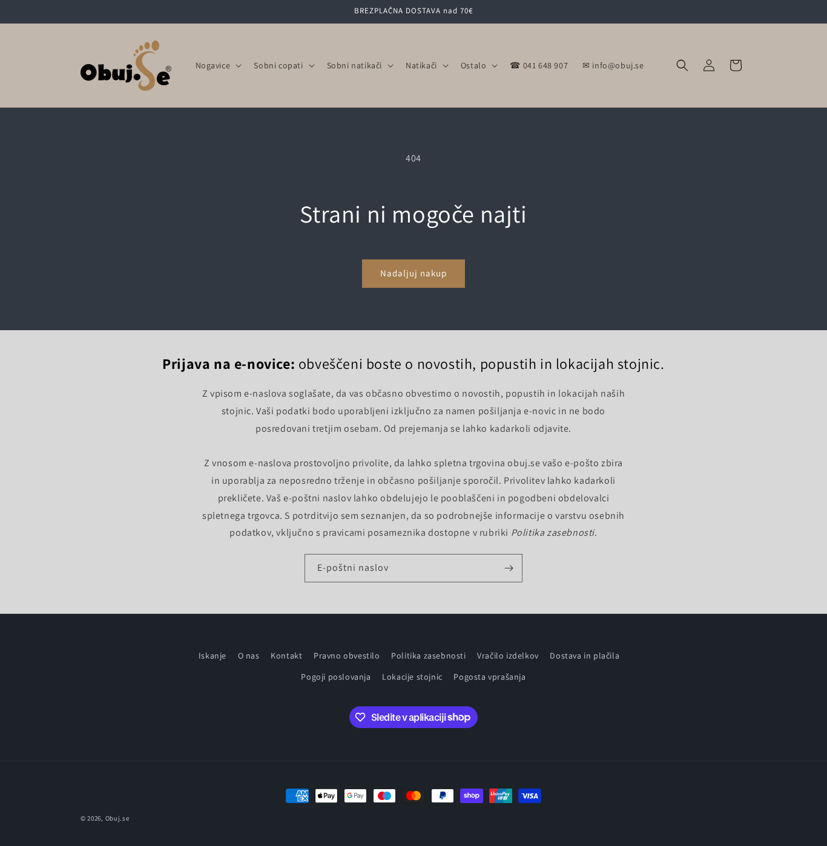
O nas (249, 655)
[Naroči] (508, 568)
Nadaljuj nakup (413, 273)
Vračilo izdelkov (508, 655)
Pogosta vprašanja (489, 676)
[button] (217, 65)
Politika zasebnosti (428, 655)
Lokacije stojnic (412, 676)
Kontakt (286, 655)
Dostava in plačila (584, 655)
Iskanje (212, 655)
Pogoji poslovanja (336, 676)
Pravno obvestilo (347, 655)
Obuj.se (117, 818)
